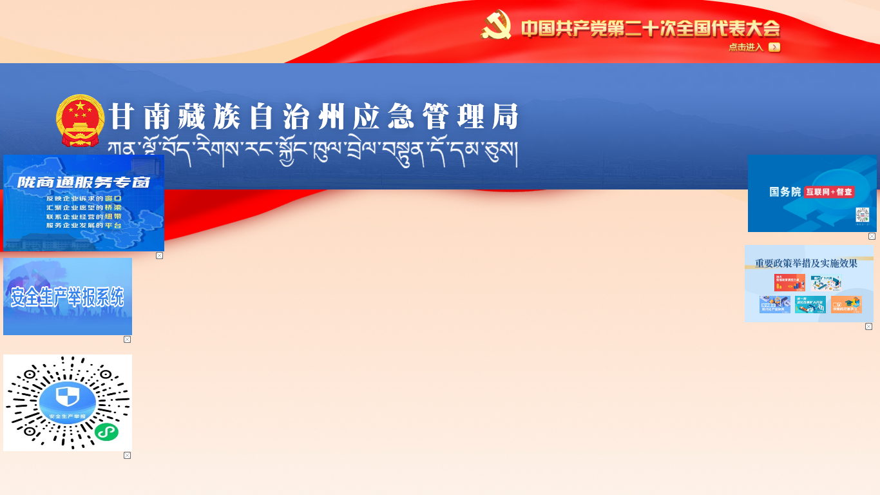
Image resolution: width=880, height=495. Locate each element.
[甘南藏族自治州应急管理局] (295, 98)
